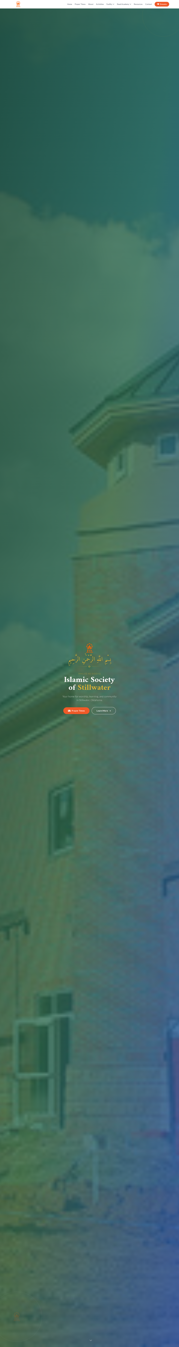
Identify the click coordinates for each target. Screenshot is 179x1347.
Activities (100, 4)
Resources (138, 4)
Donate (163, 4)
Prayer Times (80, 4)
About (90, 4)
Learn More (102, 710)
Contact (148, 4)
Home (69, 4)
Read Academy (123, 4)
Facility (109, 4)
